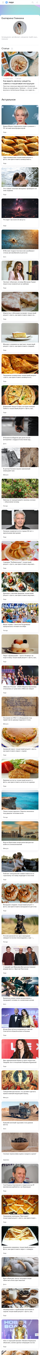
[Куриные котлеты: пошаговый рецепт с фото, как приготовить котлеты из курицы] (20, 773)
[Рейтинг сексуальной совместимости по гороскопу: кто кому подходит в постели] (20, 867)
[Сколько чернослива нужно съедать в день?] (20, 1147)
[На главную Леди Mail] (11, 2)
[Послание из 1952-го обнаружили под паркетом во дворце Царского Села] (20, 711)
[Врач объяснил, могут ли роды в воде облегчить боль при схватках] (20, 1271)
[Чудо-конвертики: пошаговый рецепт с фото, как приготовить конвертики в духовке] (20, 150)
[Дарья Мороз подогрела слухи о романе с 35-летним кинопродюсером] (20, 119)
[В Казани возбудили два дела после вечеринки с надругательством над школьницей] (20, 431)
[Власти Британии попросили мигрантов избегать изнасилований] (20, 835)
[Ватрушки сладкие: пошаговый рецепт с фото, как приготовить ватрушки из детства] (20, 898)
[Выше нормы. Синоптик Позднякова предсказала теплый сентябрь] (20, 617)
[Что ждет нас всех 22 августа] (20, 213)
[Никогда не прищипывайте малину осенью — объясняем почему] (20, 493)
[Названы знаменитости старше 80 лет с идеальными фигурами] (20, 524)
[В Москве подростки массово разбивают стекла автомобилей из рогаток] (20, 244)
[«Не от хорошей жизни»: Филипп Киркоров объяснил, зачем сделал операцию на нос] (20, 1334)
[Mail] (6, 2)
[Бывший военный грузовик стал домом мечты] (20, 1116)
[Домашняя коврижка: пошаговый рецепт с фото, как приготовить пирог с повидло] (20, 1240)
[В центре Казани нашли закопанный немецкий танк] (20, 462)
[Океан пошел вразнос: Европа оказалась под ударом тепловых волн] (20, 804)
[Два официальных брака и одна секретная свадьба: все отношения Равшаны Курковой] (20, 1053)
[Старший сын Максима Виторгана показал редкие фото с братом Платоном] (20, 960)
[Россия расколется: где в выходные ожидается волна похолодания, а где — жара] (20, 929)
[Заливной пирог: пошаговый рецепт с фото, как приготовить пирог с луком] (20, 742)
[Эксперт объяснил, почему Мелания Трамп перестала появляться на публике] (20, 275)
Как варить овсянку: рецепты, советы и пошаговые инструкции (18, 82)
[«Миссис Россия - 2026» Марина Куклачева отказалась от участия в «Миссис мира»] (20, 680)
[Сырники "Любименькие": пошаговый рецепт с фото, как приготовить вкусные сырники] (20, 555)
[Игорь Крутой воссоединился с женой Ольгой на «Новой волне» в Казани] (20, 1022)
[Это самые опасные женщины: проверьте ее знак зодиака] (20, 182)
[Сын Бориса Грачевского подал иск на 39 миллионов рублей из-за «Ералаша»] (20, 1178)
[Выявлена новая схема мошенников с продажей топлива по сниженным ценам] (20, 991)
